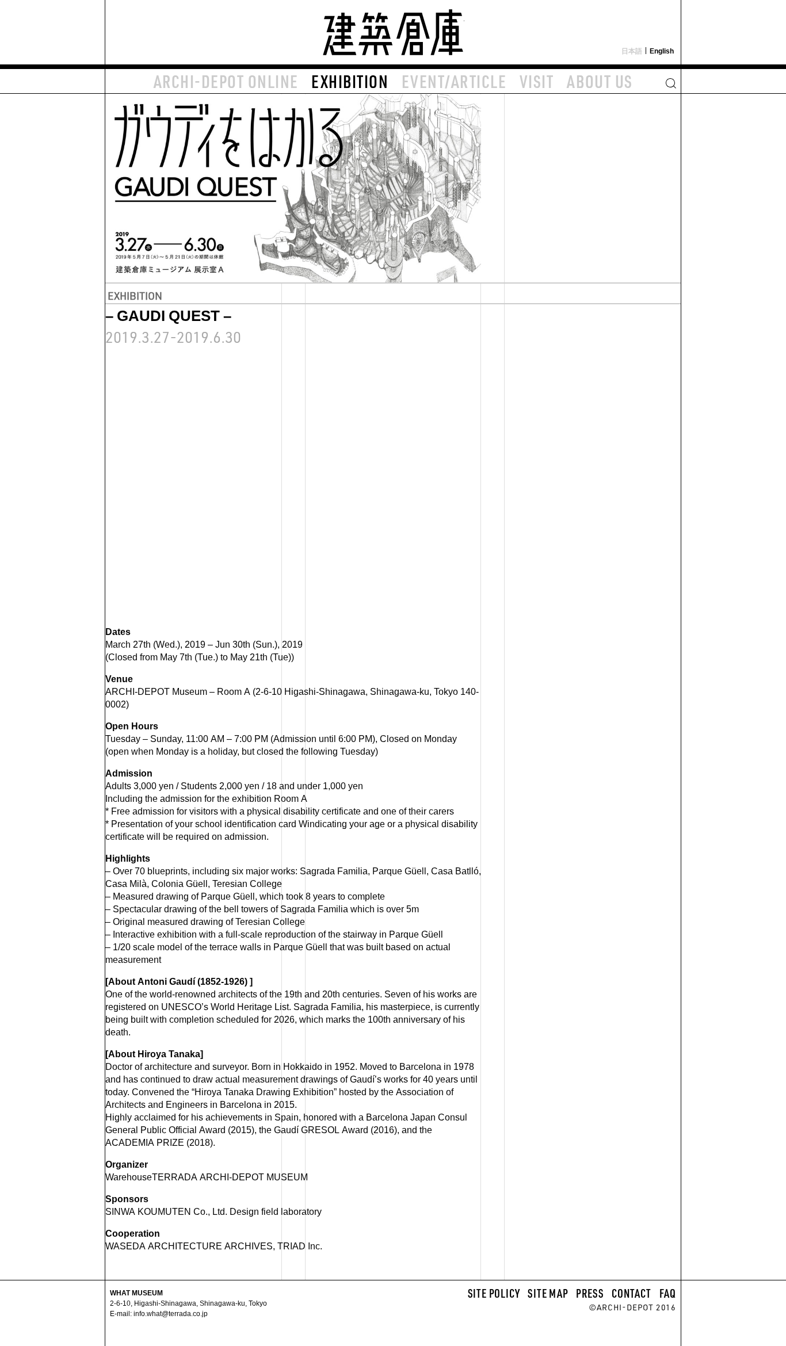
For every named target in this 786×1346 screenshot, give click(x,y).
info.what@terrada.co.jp (170, 1313)
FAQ (667, 1293)
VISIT (537, 81)
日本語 (631, 50)
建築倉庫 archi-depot (393, 32)
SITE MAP (548, 1293)
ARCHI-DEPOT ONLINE (226, 81)
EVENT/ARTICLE (454, 81)
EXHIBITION (349, 81)
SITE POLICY (494, 1293)
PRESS (590, 1293)
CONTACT (631, 1293)
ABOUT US (600, 81)
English (662, 50)
